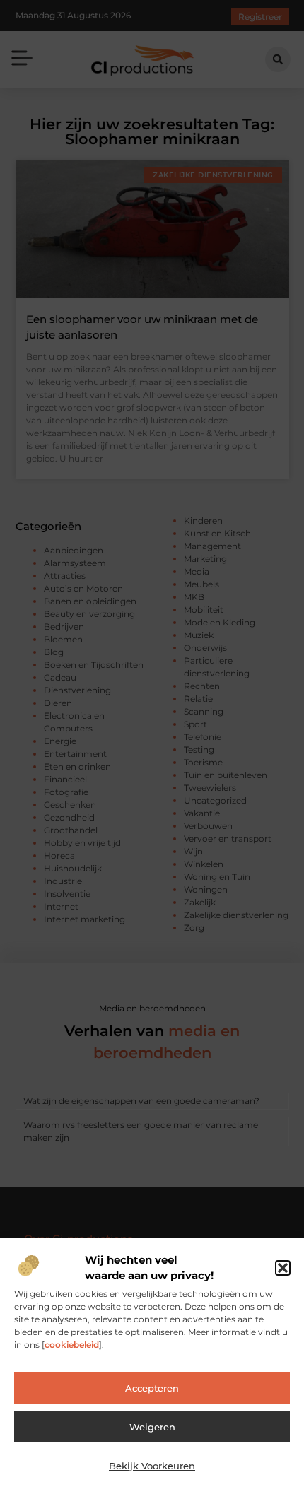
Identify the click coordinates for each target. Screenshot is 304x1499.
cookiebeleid (72, 1344)
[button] (283, 1268)
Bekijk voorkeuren (152, 1465)
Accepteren (152, 1388)
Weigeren (152, 1427)
